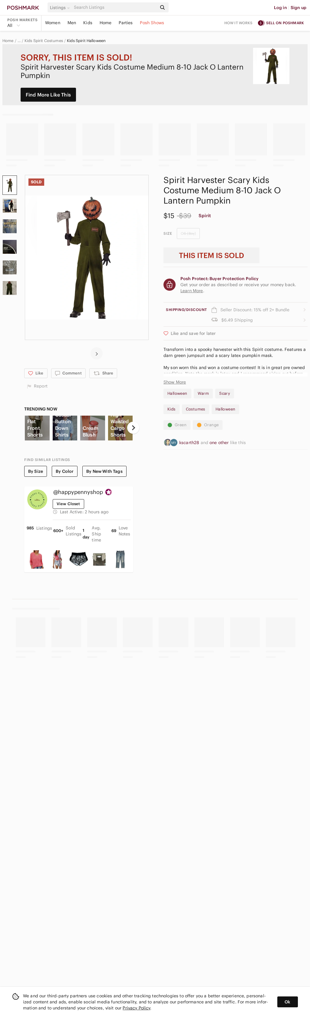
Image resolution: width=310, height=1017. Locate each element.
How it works (238, 23)
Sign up (298, 7)
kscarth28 (190, 442)
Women (52, 22)
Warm (203, 393)
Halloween (177, 393)
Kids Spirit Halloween (86, 40)
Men (72, 22)
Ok (287, 1002)
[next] (97, 353)
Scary (224, 393)
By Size (35, 471)
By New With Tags (104, 471)
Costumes (195, 409)
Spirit (205, 215)
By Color (65, 471)
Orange (211, 424)
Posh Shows (152, 22)
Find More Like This (48, 95)
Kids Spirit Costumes (44, 40)
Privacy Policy (136, 1008)
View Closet (68, 503)
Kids (87, 22)
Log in (280, 7)
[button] (61, 8)
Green (180, 424)
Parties (126, 22)
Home (106, 22)
